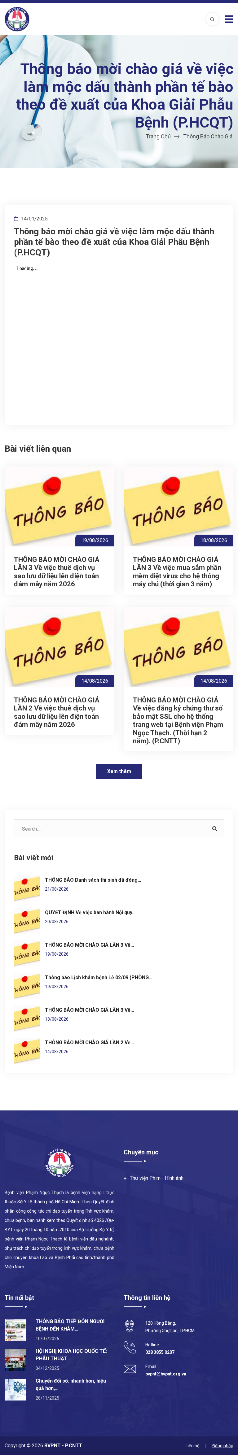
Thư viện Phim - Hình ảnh (156, 1178)
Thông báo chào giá (207, 136)
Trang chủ (158, 136)
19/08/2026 (95, 540)
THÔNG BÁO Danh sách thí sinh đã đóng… (93, 880)
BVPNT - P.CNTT (62, 1445)
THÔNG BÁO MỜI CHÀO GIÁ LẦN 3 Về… (89, 945)
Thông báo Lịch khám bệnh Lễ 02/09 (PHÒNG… (98, 977)
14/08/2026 (95, 681)
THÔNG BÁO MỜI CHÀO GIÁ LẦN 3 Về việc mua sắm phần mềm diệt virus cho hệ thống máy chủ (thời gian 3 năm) (177, 572)
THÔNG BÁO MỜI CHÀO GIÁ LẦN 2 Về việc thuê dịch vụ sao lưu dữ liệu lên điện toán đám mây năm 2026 (56, 712)
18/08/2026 (214, 540)
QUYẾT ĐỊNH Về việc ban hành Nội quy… (90, 912)
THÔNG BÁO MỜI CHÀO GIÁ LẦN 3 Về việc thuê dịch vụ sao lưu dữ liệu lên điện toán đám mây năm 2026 (56, 572)
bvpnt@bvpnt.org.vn (165, 1373)
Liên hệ (192, 1445)
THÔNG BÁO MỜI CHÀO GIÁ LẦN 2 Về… (89, 1042)
